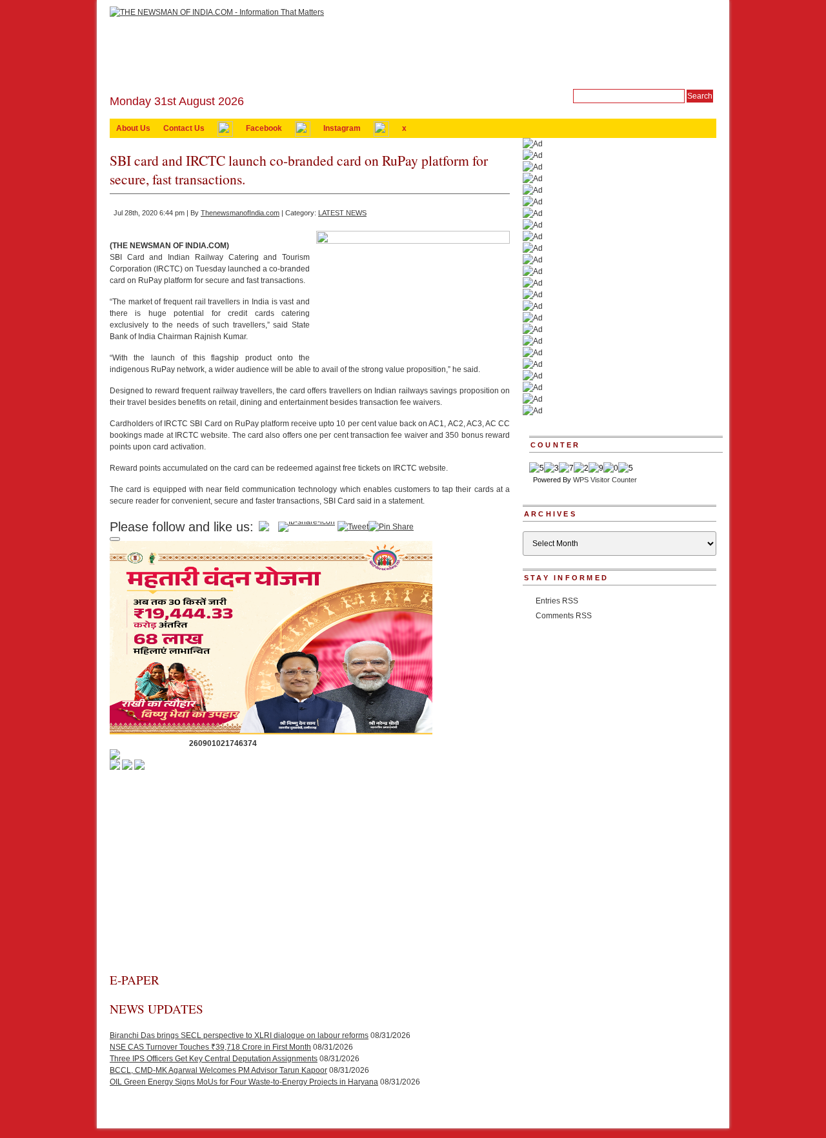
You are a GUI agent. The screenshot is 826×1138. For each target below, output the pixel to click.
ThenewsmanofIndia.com (240, 213)
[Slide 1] (115, 539)
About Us (133, 128)
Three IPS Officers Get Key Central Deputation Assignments (213, 1058)
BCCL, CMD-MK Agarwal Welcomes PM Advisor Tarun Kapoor (218, 1070)
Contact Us (184, 128)
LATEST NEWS (342, 213)
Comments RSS (564, 615)
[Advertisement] (310, 875)
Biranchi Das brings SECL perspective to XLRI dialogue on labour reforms (239, 1035)
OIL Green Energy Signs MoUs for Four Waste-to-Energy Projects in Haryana (244, 1081)
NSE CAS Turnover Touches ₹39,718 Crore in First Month (210, 1047)
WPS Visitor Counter (605, 480)
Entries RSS (557, 600)
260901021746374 (223, 743)
